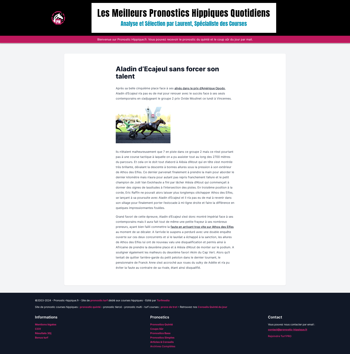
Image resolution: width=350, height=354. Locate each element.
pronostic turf (99, 300)
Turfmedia (163, 300)
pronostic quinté (90, 306)
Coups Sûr (157, 328)
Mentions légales (45, 324)
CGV (38, 328)
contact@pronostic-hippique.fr (287, 329)
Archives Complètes (162, 346)
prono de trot (169, 306)
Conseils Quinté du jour (212, 306)
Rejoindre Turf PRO (279, 336)
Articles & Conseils (162, 341)
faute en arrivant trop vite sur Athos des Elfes (202, 227)
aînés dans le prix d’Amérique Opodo (199, 88)
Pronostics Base (160, 333)
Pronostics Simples (162, 337)
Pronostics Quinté (161, 324)
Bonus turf (41, 337)
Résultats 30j (43, 333)
